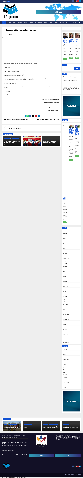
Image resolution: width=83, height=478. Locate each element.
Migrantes (65, 362)
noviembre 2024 (66, 283)
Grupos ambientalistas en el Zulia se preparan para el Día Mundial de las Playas (11, 427)
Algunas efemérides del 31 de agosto (70, 80)
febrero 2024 (65, 306)
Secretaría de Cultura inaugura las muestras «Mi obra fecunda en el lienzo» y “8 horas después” (71, 83)
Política (14, 22)
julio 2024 (65, 294)
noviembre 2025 (66, 253)
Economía (20, 22)
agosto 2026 (65, 230)
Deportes (31, 22)
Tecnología (68, 22)
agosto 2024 (65, 291)
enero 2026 (65, 248)
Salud (74, 22)
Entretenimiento (38, 22)
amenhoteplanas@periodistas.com (8, 439)
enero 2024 (65, 309)
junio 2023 (65, 327)
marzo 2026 (65, 243)
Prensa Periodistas (13, 33)
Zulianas (64, 387)
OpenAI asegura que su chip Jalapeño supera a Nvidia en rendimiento (77, 132)
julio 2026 (65, 233)
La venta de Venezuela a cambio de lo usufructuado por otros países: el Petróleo (71, 43)
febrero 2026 (65, 245)
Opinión (45, 22)
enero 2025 (65, 278)
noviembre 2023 (66, 314)
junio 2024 (65, 296)
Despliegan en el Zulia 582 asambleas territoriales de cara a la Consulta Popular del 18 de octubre (71, 88)
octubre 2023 (65, 316)
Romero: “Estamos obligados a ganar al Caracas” (47, 119)
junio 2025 (65, 266)
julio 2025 (65, 263)
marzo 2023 (65, 334)
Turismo (50, 22)
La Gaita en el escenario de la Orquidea (65, 40)
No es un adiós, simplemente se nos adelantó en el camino (77, 41)
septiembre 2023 (66, 319)
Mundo (25, 22)
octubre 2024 (65, 286)
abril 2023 (65, 332)
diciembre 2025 (66, 251)
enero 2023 (65, 339)
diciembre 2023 (66, 311)
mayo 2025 (65, 268)
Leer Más (65, 58)
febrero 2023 (65, 337)
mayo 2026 (65, 238)
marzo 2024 (65, 304)
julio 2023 (65, 324)
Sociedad (56, 22)
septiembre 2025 (66, 258)
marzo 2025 (65, 273)
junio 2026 (65, 235)
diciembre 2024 (66, 281)
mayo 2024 (65, 299)
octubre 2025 (65, 256)
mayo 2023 (65, 329)
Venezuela (9, 22)
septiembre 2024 (66, 289)
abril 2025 (65, 271)
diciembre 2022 (66, 342)
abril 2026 (65, 240)
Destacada (5, 138)
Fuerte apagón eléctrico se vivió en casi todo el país (12, 142)
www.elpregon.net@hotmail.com (8, 450)
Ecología (62, 22)
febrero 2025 (65, 276)
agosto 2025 (65, 261)
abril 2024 (65, 301)
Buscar (64, 65)
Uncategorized (66, 382)
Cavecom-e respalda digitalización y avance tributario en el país (71, 131)
